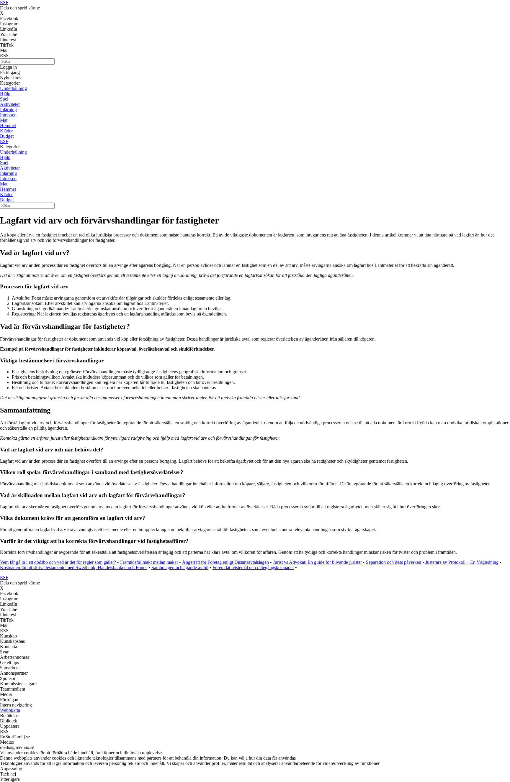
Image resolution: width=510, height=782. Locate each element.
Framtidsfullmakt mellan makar (149, 562)
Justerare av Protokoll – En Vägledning (461, 562)
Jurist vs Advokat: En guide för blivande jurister (317, 562)
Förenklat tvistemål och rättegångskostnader (253, 567)
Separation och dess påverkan (393, 562)
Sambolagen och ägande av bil (179, 567)
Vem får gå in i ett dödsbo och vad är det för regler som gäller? (58, 562)
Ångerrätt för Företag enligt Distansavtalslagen (225, 562)
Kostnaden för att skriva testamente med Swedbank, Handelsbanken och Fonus (73, 567)
